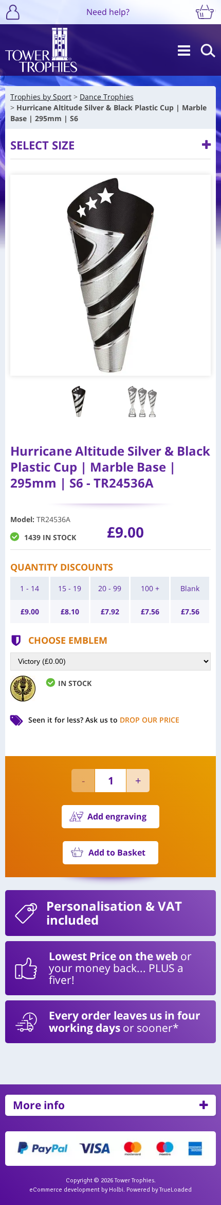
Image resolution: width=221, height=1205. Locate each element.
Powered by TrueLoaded (159, 1190)
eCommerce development (64, 1190)
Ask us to (132, 720)
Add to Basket (116, 852)
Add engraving (116, 816)
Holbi (116, 1190)
